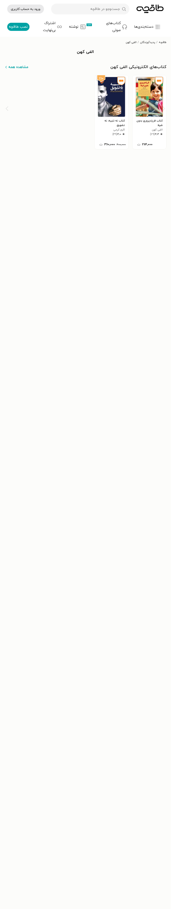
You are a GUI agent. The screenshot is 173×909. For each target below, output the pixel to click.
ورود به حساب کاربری (25, 9)
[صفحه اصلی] (150, 9)
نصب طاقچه (18, 26)
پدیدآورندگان (147, 42)
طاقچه (162, 42)
